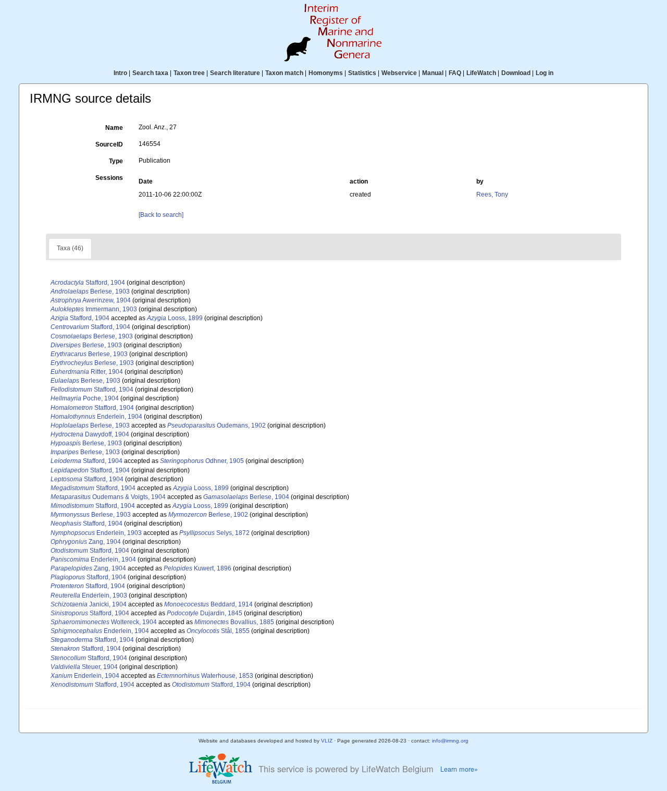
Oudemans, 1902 (216, 425)
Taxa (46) (70, 248)
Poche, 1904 (85, 398)
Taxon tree (189, 73)
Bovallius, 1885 (234, 622)
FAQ (455, 73)
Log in (544, 73)
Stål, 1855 (218, 631)
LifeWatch (481, 73)
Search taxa (150, 73)
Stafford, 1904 (88, 282)
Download (515, 73)
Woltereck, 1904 (104, 622)
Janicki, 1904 (89, 604)
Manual (432, 73)
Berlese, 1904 (246, 497)
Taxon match (284, 73)
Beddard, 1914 (208, 604)
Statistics (362, 73)
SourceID (109, 144)
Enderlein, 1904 (96, 416)
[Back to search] (161, 214)
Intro (120, 73)
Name (114, 127)
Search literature (235, 73)
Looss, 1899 (175, 318)
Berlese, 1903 (90, 291)
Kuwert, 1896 (197, 568)
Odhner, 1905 (202, 461)
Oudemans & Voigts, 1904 (108, 497)
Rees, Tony (492, 194)
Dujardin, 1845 (204, 613)
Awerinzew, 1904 (91, 300)
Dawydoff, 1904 (90, 434)
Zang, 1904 (86, 541)
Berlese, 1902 (208, 514)
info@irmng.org (450, 741)
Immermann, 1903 (94, 309)
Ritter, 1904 (87, 371)
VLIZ (326, 741)
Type (116, 161)
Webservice (399, 73)
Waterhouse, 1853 (205, 675)
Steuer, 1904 (84, 667)
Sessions (109, 177)
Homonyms (325, 73)
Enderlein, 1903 (96, 533)
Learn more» (459, 769)
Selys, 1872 (214, 533)
